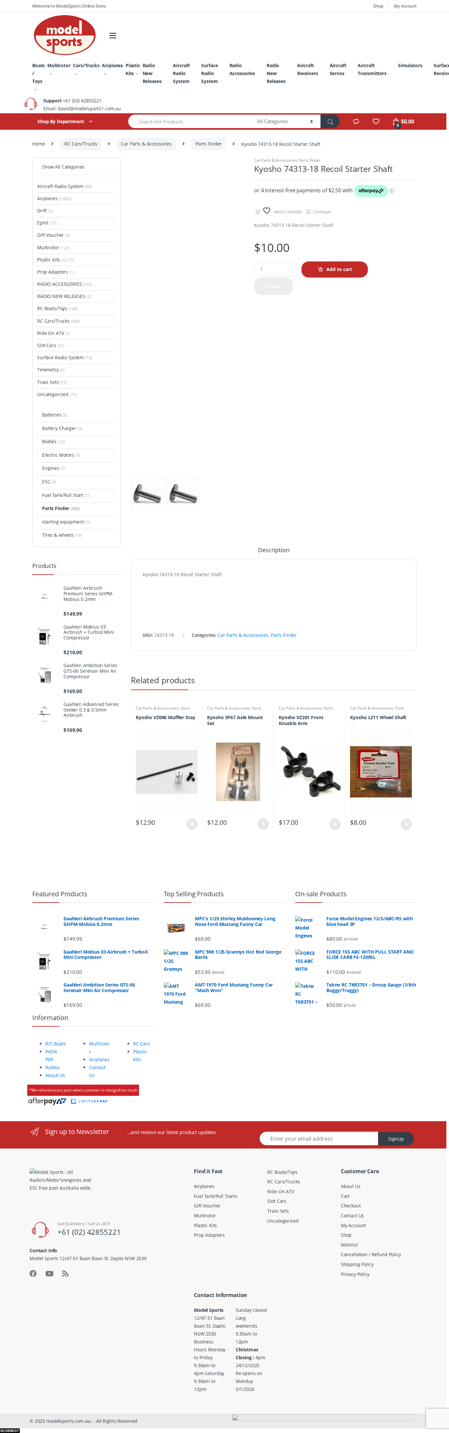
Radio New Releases (152, 73)
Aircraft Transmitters (372, 69)
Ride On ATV (53, 333)
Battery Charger (62, 428)
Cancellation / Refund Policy (371, 1254)
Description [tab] (273, 550)
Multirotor (59, 65)
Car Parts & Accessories (146, 144)
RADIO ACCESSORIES (64, 284)
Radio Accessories (242, 69)
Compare (322, 212)
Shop (378, 6)
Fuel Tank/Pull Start (65, 495)
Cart (345, 1196)
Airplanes (112, 65)
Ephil (47, 223)
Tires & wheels (62, 535)
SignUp (396, 1139)
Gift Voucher (53, 235)
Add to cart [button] (192, 824)
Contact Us (352, 1215)
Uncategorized (57, 394)
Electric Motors (61, 455)
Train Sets (52, 382)
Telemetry (51, 369)
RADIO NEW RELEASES (64, 296)
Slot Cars (50, 345)
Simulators (410, 65)
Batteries (54, 415)
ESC (49, 481)
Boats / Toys (38, 73)
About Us (55, 1075)
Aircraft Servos (338, 69)
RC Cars (141, 1044)
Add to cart (339, 269)
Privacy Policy (355, 1274)
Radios (52, 1067)
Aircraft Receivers (307, 69)
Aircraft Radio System (181, 73)
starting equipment (66, 522)
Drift (45, 210)
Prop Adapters (55, 272)
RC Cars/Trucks (80, 144)
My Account (405, 6)
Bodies (53, 441)
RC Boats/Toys (57, 308)
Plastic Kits (133, 69)
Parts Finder (209, 144)
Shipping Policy (357, 1264)
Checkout (351, 1206)
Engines (53, 468)
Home (38, 144)
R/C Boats (55, 1044)
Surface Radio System (209, 73)
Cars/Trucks (86, 65)
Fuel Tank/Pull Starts (215, 1196)
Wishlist (349, 1245)
